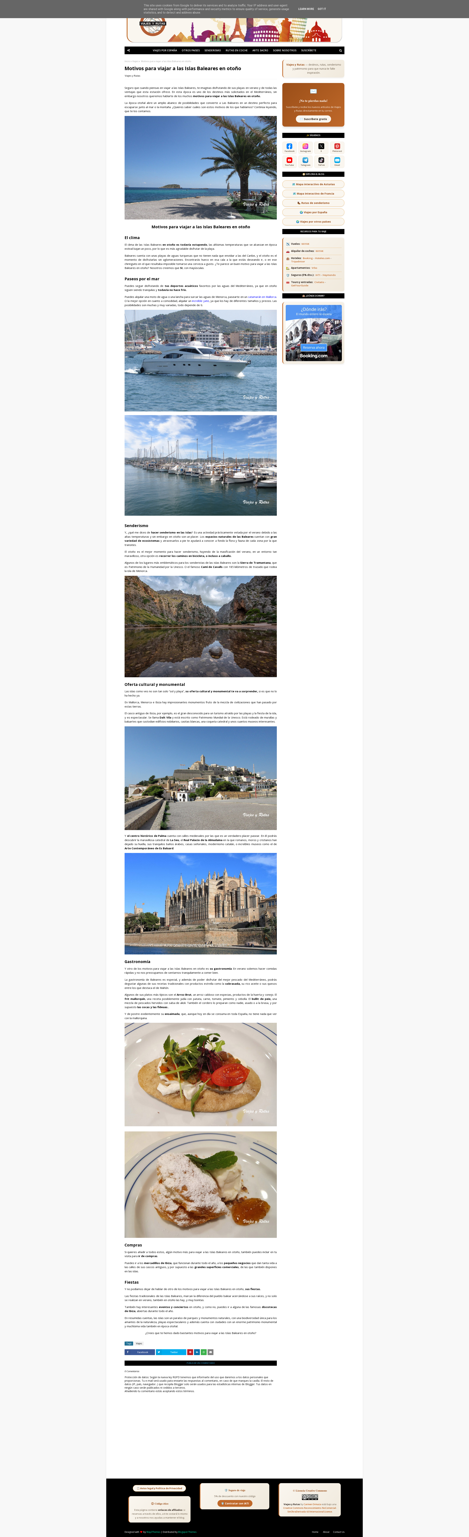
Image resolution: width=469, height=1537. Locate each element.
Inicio (127, 61)
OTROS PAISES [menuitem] (191, 50)
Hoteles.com (322, 258)
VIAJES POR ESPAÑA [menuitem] (165, 50)
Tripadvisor (298, 261)
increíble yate (200, 301)
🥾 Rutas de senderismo (313, 203)
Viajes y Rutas (132, 75)
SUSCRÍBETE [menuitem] (308, 50)
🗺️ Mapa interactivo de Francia (313, 193)
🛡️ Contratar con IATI (235, 1503)
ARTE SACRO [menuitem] (260, 50)
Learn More (306, 9)
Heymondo (329, 275)
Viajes (135, 61)
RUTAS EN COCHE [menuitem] (237, 50)
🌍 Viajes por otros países (313, 221)
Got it (322, 9)
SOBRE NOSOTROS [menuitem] (284, 50)
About (326, 1532)
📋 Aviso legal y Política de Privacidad (159, 1488)
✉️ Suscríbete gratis (313, 119)
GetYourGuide (299, 285)
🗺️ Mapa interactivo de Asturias (313, 184)
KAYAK (305, 243)
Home (315, 1532)
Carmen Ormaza (312, 1504)
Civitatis (319, 282)
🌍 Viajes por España (313, 212)
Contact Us (338, 1532)
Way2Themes (153, 1532)
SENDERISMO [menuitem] (212, 50)
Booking (308, 258)
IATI (317, 275)
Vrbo (314, 267)
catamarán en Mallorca (262, 297)
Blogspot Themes (187, 1532)
